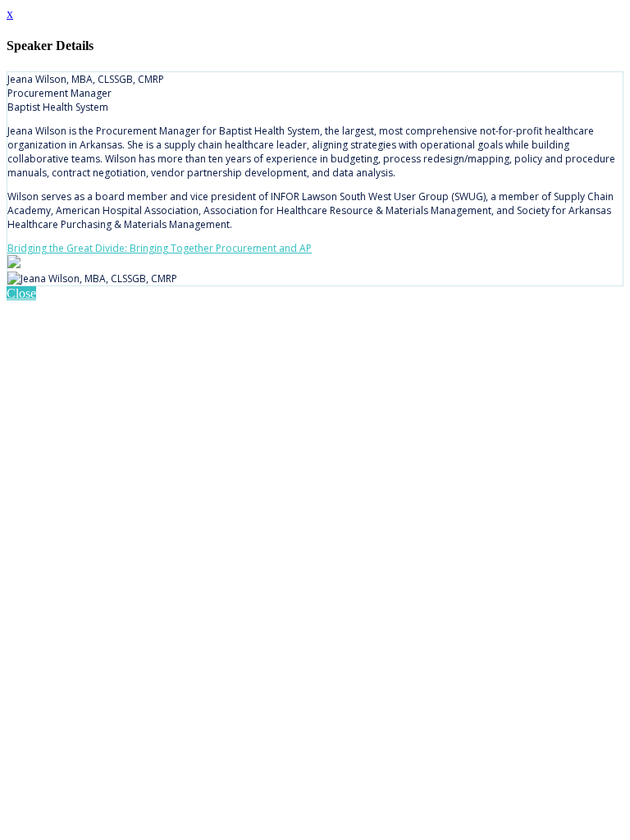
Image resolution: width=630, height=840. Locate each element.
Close (21, 293)
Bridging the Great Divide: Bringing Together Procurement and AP (159, 248)
